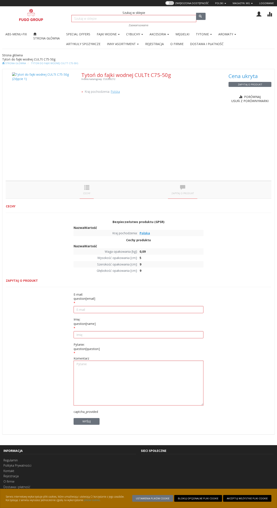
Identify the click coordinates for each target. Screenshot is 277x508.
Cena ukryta (243, 76)
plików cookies (92, 500)
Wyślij (86, 421)
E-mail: (84, 296)
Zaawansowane (138, 25)
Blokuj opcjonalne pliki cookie (198, 498)
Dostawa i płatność (16, 487)
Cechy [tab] (86, 193)
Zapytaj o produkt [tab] (182, 193)
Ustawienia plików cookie (152, 498)
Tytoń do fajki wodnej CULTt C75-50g (54, 63)
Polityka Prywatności (17, 465)
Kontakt (8, 471)
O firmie (8, 481)
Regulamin (10, 460)
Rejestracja (11, 476)
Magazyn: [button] (241, 3)
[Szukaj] (201, 16)
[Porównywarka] (269, 13)
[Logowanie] (259, 13)
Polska (115, 92)
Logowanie (266, 3)
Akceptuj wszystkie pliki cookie (247, 498)
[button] (220, 3)
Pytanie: (87, 346)
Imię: (85, 321)
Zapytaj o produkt (250, 84)
